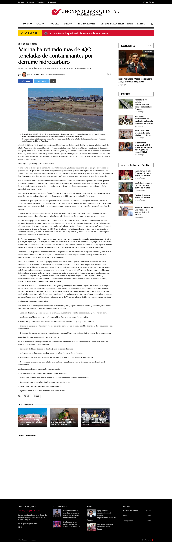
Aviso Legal (41, 2)
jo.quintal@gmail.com (28, 524)
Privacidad (52, 2)
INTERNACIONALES (86, 24)
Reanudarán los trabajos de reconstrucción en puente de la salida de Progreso (143, 104)
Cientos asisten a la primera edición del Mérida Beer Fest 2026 (71, 524)
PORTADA (27, 24)
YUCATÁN (40, 24)
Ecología (26, 44)
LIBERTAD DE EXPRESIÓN (112, 24)
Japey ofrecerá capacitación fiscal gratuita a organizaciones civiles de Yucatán (101, 515)
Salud (125, 515)
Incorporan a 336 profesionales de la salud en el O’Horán (142, 132)
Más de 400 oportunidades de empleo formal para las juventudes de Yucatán (144, 119)
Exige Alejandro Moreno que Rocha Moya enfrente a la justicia (135, 80)
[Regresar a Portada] (166, 536)
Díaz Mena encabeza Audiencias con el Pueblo (105, 526)
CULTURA (54, 24)
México (34, 44)
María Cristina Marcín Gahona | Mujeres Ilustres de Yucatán (143, 185)
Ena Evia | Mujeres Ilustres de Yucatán (142, 196)
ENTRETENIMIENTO (136, 24)
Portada (21, 2)
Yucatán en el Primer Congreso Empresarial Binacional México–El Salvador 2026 (85, 33)
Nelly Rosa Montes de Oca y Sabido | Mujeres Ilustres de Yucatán (144, 211)
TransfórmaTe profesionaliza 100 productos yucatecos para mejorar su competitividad (143, 147)
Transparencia (128, 520)
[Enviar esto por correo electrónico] (53, 81)
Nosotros (30, 2)
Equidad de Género (130, 511)
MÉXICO (68, 24)
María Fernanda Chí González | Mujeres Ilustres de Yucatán (143, 173)
